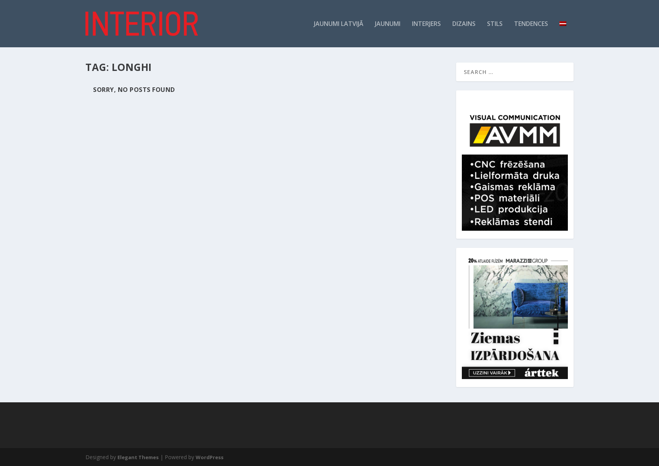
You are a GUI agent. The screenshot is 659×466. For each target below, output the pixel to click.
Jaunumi (387, 24)
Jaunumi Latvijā (338, 24)
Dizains (464, 24)
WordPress (209, 457)
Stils (495, 24)
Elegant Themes (138, 457)
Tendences (531, 24)
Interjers (426, 24)
